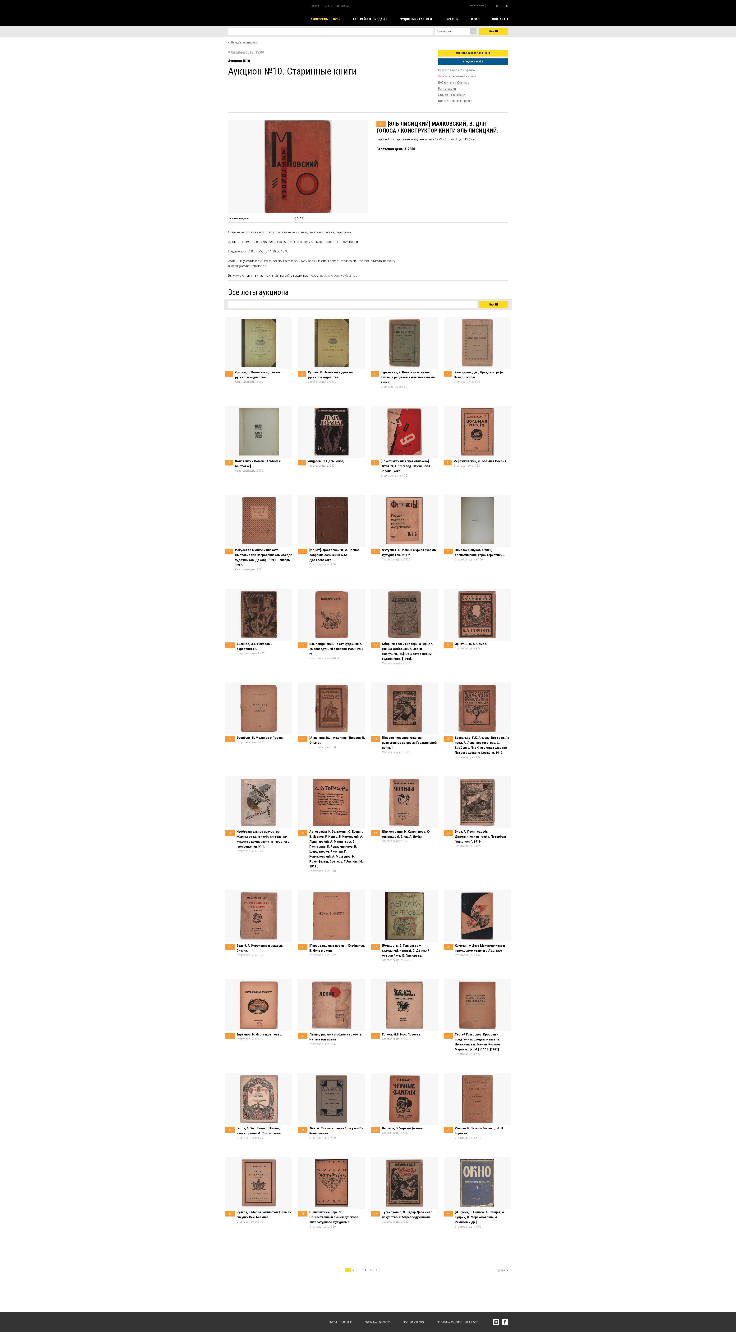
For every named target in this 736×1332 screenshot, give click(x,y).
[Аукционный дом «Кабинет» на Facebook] (505, 1322)
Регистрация (447, 88)
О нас (475, 19)
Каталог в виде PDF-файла (456, 70)
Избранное (477, 5)
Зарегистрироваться (337, 6)
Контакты (500, 19)
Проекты (451, 19)
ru (506, 6)
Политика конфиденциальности (458, 1322)
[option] (368, 167)
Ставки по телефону (451, 95)
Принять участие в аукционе (472, 53)
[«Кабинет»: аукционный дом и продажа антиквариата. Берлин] (247, 1322)
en (502, 6)
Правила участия (413, 1322)
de (497, 6)
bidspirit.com (351, 275)
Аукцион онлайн (473, 61)
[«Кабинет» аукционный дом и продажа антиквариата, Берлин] (267, 13)
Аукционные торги (325, 19)
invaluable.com (330, 275)
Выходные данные (340, 1322)
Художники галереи (416, 19)
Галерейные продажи (370, 19)
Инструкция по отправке (455, 101)
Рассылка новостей (377, 1322)
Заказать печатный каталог (457, 76)
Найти (493, 31)
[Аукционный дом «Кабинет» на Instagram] (496, 1322)
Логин (314, 6)
